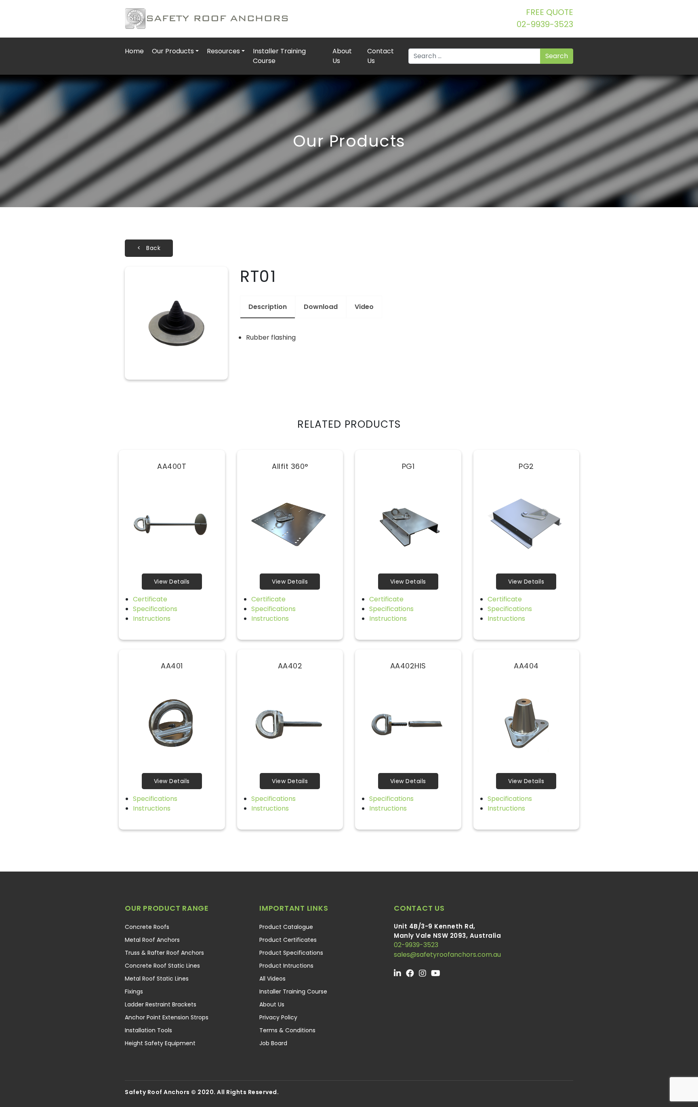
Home (134, 51)
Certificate (150, 599)
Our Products (173, 51)
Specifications (155, 608)
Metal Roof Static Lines (157, 979)
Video (364, 306)
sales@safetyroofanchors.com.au (447, 954)
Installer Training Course (279, 55)
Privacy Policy (278, 1017)
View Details (172, 582)
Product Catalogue (286, 927)
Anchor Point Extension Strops (166, 1017)
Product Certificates (288, 940)
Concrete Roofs (147, 927)
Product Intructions (286, 966)
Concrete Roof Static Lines (162, 966)
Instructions (151, 618)
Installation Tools (148, 1030)
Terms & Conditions (287, 1030)
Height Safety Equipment (160, 1043)
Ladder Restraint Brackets (160, 1004)
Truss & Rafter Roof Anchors (164, 953)
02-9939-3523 (545, 24)
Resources (223, 51)
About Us (342, 55)
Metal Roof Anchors (152, 940)
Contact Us (380, 55)
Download (321, 306)
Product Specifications (291, 953)
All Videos (272, 979)
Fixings (134, 991)
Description (267, 306)
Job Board (273, 1043)
